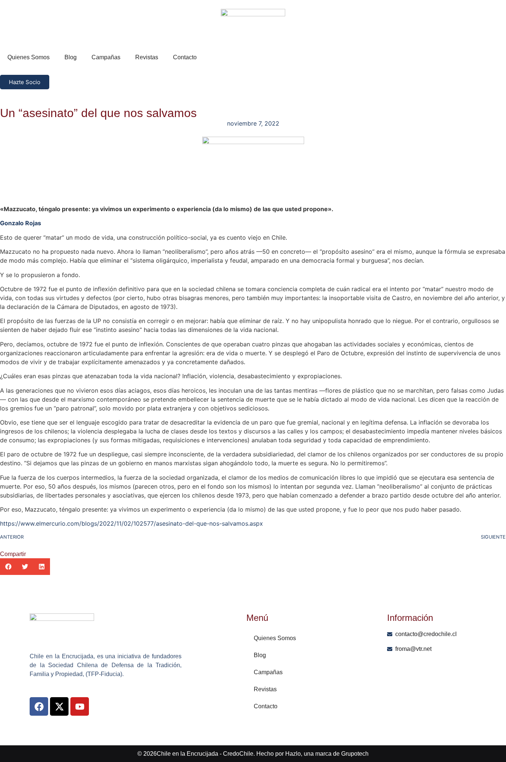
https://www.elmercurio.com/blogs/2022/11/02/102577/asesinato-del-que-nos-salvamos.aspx (131, 523)
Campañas (105, 57)
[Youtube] (79, 706)
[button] (8, 566)
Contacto (185, 57)
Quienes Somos (28, 57)
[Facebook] (39, 706)
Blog (70, 57)
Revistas (146, 57)
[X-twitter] (59, 706)
